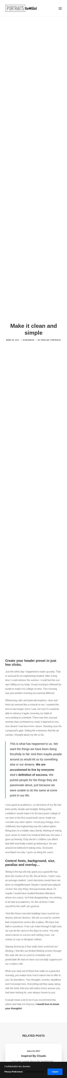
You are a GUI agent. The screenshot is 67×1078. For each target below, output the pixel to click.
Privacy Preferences (13, 1072)
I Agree (55, 1072)
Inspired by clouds (33, 1055)
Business (29, 340)
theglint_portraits (51, 340)
